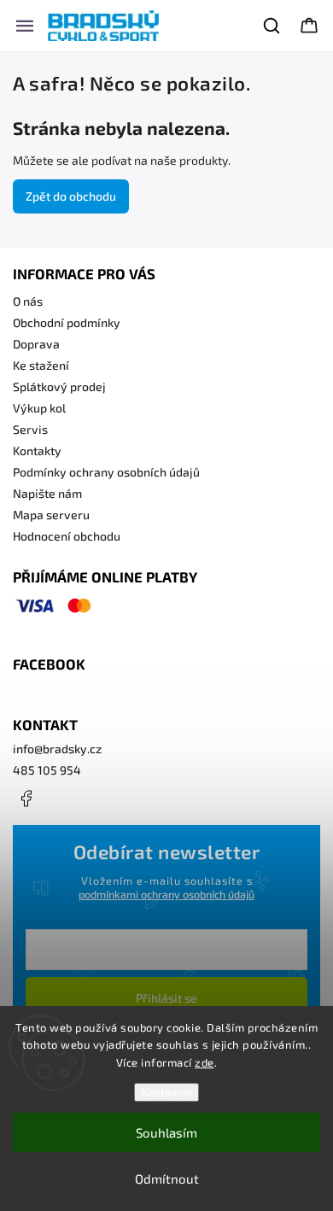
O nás (28, 301)
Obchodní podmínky (66, 322)
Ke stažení (41, 365)
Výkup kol (39, 408)
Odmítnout (167, 1178)
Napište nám (47, 493)
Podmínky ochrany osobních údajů (106, 472)
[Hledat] (272, 25)
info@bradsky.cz (57, 748)
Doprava (36, 343)
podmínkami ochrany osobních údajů (166, 894)
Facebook (25, 798)
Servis (30, 429)
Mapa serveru (51, 514)
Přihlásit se (166, 998)
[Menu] (25, 26)
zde (204, 1062)
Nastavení (166, 1092)
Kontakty (37, 450)
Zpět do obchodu (71, 196)
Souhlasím (166, 1132)
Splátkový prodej (59, 386)
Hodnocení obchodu (66, 536)
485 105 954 (47, 770)
